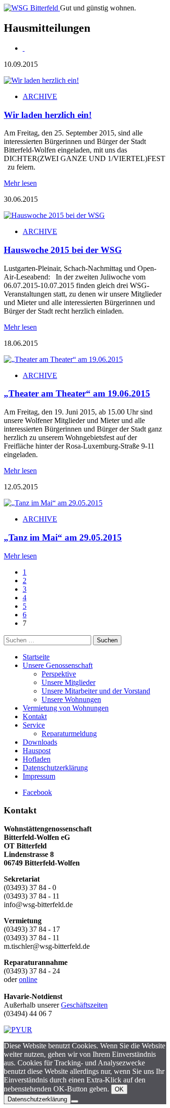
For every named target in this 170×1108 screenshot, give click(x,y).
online (28, 979)
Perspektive (59, 674)
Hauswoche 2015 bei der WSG (63, 250)
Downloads (40, 742)
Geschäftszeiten (84, 1005)
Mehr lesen (20, 183)
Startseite (36, 657)
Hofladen (37, 759)
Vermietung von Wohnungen (66, 708)
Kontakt (35, 716)
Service (34, 725)
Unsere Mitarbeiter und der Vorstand (96, 691)
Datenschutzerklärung (55, 768)
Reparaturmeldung (69, 734)
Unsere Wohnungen (71, 699)
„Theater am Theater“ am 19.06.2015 (77, 393)
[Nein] (74, 1101)
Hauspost (37, 751)
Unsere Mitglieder (68, 682)
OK (119, 1089)
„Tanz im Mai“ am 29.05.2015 (63, 537)
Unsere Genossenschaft (58, 665)
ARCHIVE (40, 96)
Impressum (39, 776)
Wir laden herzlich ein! (48, 115)
